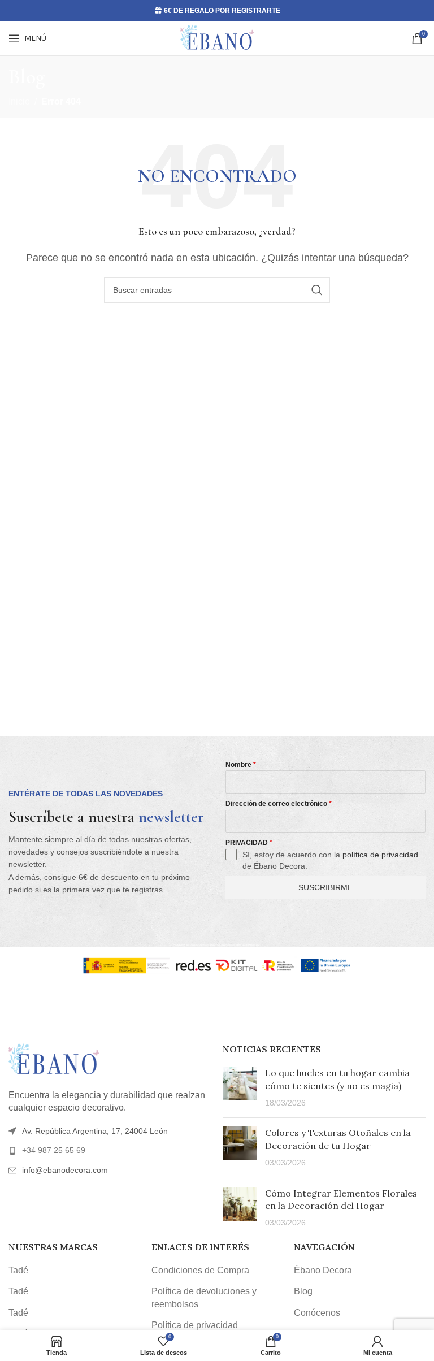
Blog (303, 1291)
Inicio (19, 101)
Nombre (240, 765)
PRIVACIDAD (248, 843)
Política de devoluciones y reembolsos (204, 1297)
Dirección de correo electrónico (278, 804)
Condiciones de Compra (200, 1270)
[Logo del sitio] (216, 37)
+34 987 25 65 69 (53, 1150)
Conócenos (317, 1312)
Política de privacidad (194, 1325)
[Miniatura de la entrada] (240, 1088)
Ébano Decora (323, 1270)
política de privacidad (380, 854)
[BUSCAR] (317, 290)
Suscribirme (325, 887)
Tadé (18, 1270)
